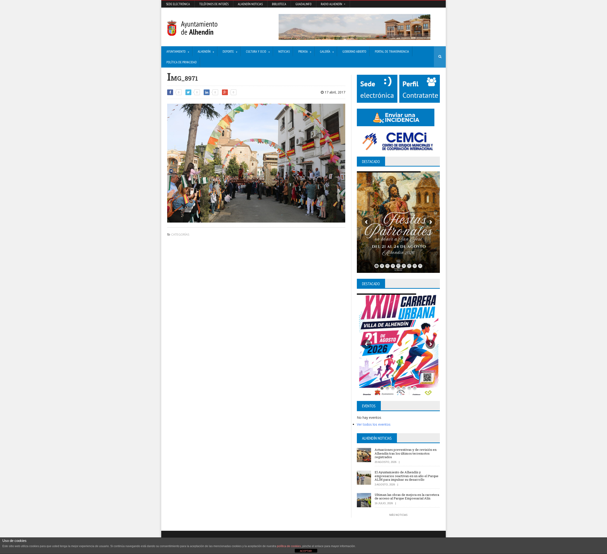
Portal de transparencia (392, 51)
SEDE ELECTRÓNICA (178, 4)
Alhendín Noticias (250, 4)
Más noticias (398, 515)
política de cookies (289, 546)
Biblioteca (279, 4)
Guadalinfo (303, 4)
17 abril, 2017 (334, 92)
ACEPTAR (306, 550)
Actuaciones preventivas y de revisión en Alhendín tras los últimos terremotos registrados (406, 453)
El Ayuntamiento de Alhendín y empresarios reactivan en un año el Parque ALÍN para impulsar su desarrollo (406, 476)
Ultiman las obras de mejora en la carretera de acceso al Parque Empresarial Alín (407, 497)
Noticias (284, 51)
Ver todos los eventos (374, 424)
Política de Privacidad (181, 62)
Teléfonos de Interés (214, 4)
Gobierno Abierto (354, 51)
